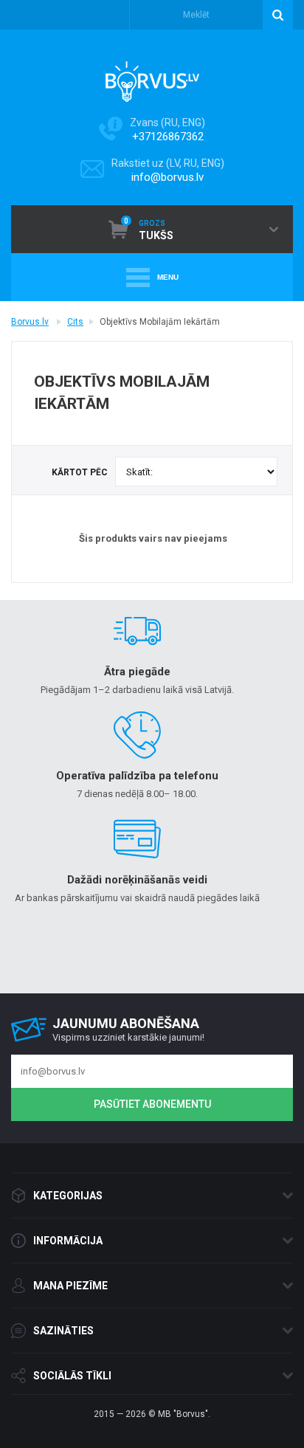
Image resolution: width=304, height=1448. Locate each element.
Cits (75, 322)
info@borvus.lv (167, 177)
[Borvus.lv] (152, 77)
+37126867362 (168, 136)
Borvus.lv (30, 322)
